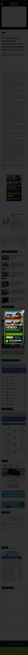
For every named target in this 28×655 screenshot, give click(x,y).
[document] (14, 327)
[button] (23, 311)
